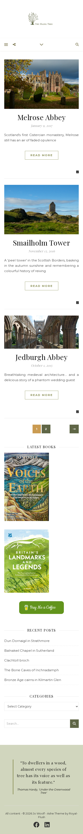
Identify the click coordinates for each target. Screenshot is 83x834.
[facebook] (37, 824)
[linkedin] (47, 824)
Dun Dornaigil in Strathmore (27, 641)
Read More (41, 155)
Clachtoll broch (16, 660)
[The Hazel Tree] (41, 19)
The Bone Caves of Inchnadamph (31, 670)
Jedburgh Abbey (41, 357)
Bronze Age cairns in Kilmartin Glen (32, 680)
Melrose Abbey (41, 117)
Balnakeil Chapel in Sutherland (29, 651)
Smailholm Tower (41, 242)
